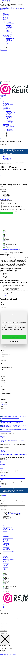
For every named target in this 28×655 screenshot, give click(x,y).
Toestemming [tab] (5, 315)
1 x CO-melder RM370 (9, 203)
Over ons (3, 8)
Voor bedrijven (6, 557)
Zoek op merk (6, 563)
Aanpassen (13, 341)
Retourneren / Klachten (8, 529)
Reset (2, 626)
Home (4, 13)
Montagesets (8, 31)
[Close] (0, 610)
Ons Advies (8, 39)
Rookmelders (6, 14)
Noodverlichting (9, 32)
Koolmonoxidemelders (8, 16)
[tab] (6, 249)
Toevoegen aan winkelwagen (6, 213)
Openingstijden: (6, 516)
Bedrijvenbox (9, 40)
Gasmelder (8, 25)
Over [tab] (23, 315)
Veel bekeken (6, 548)
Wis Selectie (3, 632)
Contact (9, 8)
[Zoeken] (0, 83)
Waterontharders (6, 544)
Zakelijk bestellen (7, 36)
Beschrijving (6, 249)
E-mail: (4, 513)
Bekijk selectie (4, 630)
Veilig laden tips (6, 549)
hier (13, 331)
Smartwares (5, 567)
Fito (4, 568)
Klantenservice (16, 8)
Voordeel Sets (9, 34)
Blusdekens (5, 18)
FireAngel (5, 565)
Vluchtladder (9, 29)
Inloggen (23, 8)
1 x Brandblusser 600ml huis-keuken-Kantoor (14, 209)
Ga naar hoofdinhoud (5, 0)
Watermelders (9, 27)
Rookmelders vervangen (8, 551)
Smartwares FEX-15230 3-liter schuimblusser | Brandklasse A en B (13, 454)
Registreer (2, 9)
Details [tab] (14, 315)
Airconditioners (6, 545)
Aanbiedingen (6, 35)
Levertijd (5, 528)
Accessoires (8, 22)
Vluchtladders (6, 543)
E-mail (1, 503)
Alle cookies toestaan (14, 337)
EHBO (7, 30)
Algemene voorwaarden (8, 559)
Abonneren (3, 506)
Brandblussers (6, 17)
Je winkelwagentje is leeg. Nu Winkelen (9, 654)
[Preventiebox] (3, 50)
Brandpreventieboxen (11, 23)
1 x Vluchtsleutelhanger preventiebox (11, 206)
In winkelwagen (3, 146)
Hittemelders (8, 26)
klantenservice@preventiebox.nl (13, 513)
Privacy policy (6, 560)
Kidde (4, 569)
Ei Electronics (6, 564)
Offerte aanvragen (7, 19)
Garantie (5, 531)
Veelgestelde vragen (7, 527)
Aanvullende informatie (14, 249)
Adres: (4, 514)
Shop (5, 162)
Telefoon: (5, 512)
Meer (4, 21)
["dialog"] (14, 644)
